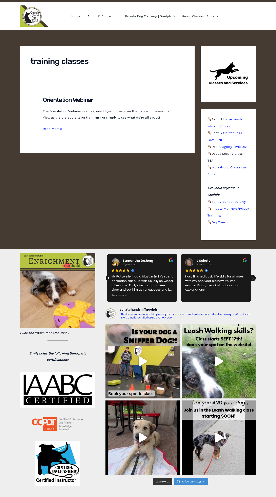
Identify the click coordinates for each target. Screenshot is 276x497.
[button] (116, 16)
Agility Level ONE (235, 147)
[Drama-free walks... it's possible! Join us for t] (219, 437)
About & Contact (100, 16)
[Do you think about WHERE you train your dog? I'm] (142, 437)
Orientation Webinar (68, 100)
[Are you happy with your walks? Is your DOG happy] (219, 361)
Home (76, 16)
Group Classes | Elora (198, 16)
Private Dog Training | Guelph (148, 16)
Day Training (222, 222)
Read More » (52, 129)
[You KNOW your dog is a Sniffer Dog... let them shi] (142, 361)
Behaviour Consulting (229, 202)
